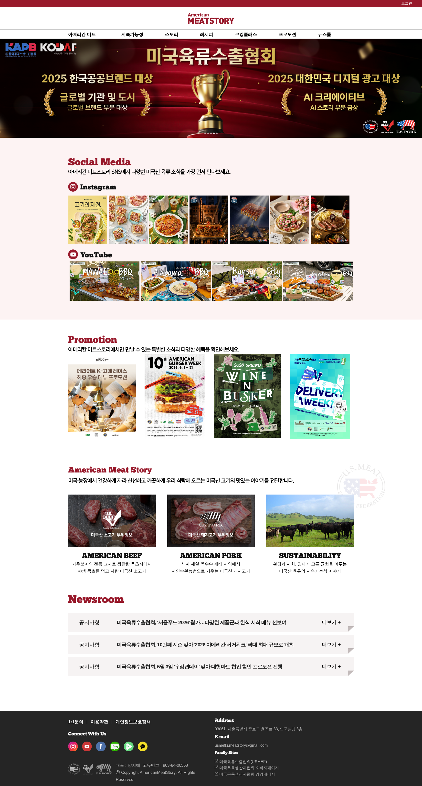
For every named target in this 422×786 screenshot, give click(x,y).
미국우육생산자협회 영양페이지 (246, 774)
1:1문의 (75, 721)
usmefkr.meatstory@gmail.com (241, 745)
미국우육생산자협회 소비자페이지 (248, 768)
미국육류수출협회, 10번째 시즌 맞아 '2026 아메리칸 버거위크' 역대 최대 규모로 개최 (205, 644)
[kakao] (143, 745)
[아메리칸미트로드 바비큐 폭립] (249, 220)
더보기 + (331, 622)
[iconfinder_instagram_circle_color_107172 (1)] (73, 745)
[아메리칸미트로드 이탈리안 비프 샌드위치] (209, 220)
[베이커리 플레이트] (128, 220)
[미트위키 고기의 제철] (87, 220)
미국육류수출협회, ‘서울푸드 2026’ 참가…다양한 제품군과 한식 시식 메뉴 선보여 (201, 622)
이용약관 (99, 721)
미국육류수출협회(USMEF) (242, 762)
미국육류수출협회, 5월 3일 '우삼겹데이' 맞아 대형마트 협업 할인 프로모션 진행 (199, 666)
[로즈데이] (289, 220)
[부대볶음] (168, 220)
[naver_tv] (129, 745)
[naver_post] (115, 745)
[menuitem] (94, 34)
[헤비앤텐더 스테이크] (330, 220)
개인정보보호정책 (133, 721)
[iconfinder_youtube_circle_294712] (87, 745)
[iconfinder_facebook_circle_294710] (101, 745)
